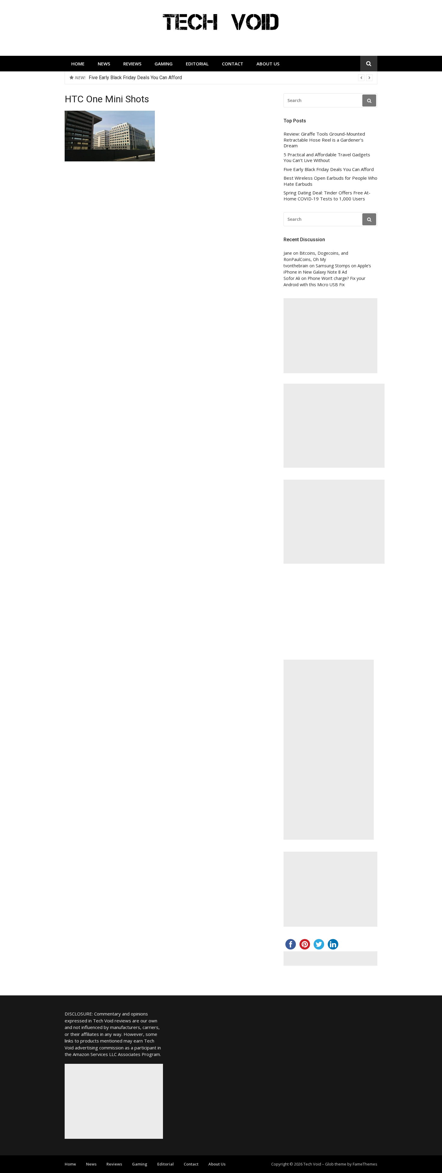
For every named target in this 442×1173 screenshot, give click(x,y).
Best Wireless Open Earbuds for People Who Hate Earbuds (330, 181)
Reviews (132, 64)
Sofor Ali (292, 278)
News (104, 64)
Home (77, 64)
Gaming (164, 64)
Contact (232, 64)
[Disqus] (166, 260)
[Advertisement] (330, 335)
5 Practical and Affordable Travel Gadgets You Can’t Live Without (327, 158)
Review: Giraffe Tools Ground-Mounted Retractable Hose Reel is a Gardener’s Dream (324, 139)
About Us (267, 64)
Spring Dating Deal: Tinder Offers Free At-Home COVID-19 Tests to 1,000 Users (327, 196)
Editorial (197, 64)
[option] (231, 77)
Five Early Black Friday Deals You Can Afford (135, 77)
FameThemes (365, 1164)
